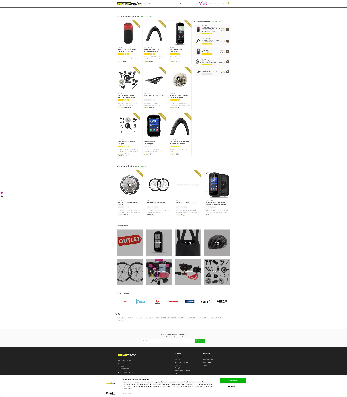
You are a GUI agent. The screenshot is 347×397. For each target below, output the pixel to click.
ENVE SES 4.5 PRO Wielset (156, 202)
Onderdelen (207, 259)
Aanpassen (231, 386)
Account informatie (208, 356)
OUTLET (119, 230)
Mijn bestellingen (208, 359)
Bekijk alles (216, 21)
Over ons (177, 359)
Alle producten (207, 368)
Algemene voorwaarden (182, 362)
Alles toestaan (232, 380)
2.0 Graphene (121, 317)
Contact (177, 373)
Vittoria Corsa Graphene (162, 317)
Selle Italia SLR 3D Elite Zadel (154, 95)
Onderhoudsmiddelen (152, 259)
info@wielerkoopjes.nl (126, 372)
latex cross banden (203, 317)
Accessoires (178, 259)
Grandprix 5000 (148, 317)
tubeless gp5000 (122, 320)
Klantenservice (179, 356)
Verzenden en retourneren (182, 370)
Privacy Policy (179, 368)
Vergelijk (205, 365)
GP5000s (139, 317)
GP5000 (130, 317)
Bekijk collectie (147, 17)
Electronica (149, 230)
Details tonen (127, 393)
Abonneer (201, 341)
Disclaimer (178, 365)
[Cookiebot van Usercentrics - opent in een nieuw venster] (111, 393)
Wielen (119, 259)
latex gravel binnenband (217, 317)
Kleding (177, 230)
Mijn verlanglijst (207, 362)
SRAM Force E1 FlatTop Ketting (186, 202)
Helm (205, 230)
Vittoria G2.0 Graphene (177, 317)
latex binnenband (191, 317)
